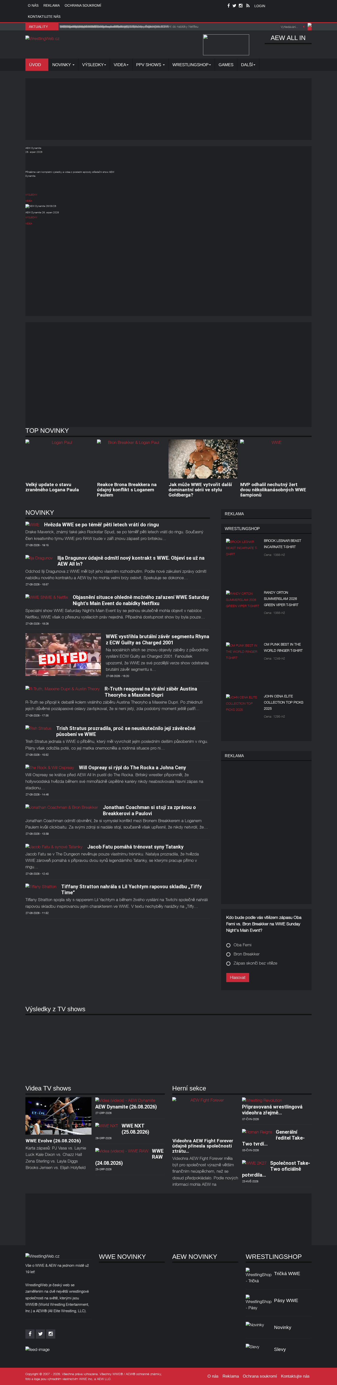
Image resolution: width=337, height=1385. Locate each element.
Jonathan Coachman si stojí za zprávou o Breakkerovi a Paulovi (149, 810)
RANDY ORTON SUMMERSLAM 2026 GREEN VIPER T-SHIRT (281, 598)
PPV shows (149, 64)
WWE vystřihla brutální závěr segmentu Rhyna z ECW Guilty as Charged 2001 (157, 639)
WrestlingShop (190, 64)
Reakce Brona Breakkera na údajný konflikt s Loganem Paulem (127, 490)
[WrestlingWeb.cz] (42, 38)
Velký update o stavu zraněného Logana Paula (52, 487)
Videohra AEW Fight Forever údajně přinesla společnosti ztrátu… (202, 1146)
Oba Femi (242, 944)
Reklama (51, 5)
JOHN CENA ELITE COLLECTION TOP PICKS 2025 (283, 702)
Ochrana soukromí (83, 5)
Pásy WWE (286, 1300)
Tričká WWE (287, 1273)
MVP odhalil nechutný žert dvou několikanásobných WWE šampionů (273, 490)
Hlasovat (237, 977)
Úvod (35, 64)
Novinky (62, 64)
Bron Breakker (247, 953)
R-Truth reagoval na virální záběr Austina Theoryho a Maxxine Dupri (151, 692)
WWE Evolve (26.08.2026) (53, 1141)
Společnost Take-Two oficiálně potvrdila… (276, 1169)
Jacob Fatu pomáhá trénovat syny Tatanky (135, 847)
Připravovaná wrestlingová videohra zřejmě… (272, 1110)
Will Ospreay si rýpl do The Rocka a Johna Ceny (132, 768)
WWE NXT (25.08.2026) (135, 1129)
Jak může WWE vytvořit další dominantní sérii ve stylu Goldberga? (200, 490)
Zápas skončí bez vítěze (255, 963)
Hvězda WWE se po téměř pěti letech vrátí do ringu (101, 525)
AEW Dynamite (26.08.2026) (126, 1107)
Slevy (280, 1349)
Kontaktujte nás (44, 17)
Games (226, 64)
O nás (33, 5)
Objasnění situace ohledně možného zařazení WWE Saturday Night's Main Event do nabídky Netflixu (141, 600)
